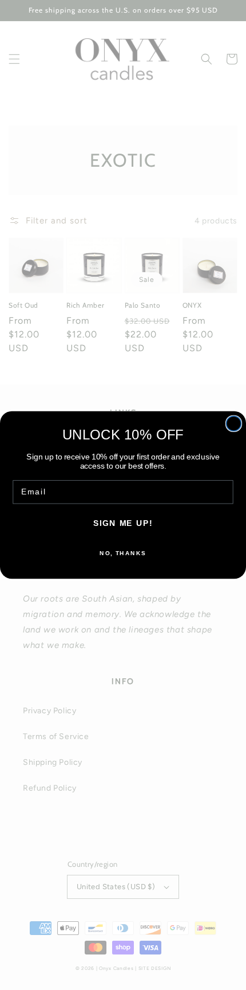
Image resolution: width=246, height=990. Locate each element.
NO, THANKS (123, 552)
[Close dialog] (234, 423)
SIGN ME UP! (123, 523)
